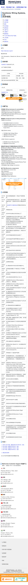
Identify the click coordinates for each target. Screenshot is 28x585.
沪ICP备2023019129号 (16, 571)
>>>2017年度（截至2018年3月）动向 (10, 449)
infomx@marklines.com (7, 492)
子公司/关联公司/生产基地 (10, 35)
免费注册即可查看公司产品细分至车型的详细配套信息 (14, 183)
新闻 (5, 24)
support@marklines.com (8, 474)
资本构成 (6, 26)
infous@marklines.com (7, 483)
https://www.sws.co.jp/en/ (7, 51)
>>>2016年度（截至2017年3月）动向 (10, 448)
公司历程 (6, 37)
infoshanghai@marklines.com (9, 508)
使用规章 (4, 553)
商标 (3, 560)
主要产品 (6, 30)
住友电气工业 (4, 64)
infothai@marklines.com (7, 526)
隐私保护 (4, 556)
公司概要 (6, 20)
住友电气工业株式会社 (12, 205)
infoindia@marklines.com (8, 536)
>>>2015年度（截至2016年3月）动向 (10, 446)
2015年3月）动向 (20, 444)
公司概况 (4, 542)
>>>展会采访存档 (5, 452)
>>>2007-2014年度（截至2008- (8, 444)
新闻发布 (4, 545)
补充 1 (5, 39)
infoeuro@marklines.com (8, 500)
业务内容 (6, 22)
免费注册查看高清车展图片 (14, 98)
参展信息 (6, 28)
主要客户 (6, 31)
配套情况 (6, 33)
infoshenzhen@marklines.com (9, 517)
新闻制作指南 (5, 564)
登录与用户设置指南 (6, 549)
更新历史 (6, 41)
